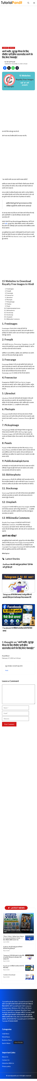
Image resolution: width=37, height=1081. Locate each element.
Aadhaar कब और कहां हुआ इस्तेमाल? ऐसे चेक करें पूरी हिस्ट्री (13, 947)
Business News (7, 1040)
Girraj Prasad (10, 62)
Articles (11, 47)
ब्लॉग (6, 223)
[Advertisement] (18, 1061)
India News (5, 1034)
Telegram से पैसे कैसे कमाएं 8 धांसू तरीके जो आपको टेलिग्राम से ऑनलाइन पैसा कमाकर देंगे (13, 957)
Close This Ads (18, 1042)
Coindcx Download (9, 975)
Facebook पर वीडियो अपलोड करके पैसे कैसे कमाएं (13, 966)
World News (6, 1037)
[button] (28, 3)
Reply (6, 670)
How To (5, 47)
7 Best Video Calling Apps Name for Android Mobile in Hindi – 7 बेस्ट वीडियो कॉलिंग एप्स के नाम (13, 938)
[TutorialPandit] (11, 3)
